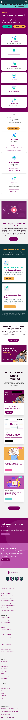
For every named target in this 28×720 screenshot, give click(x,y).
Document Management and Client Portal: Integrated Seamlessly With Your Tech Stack (13, 436)
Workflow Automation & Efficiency (8, 595)
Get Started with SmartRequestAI (14, 148)
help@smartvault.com (15, 117)
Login (2, 698)
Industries (3, 627)
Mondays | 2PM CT (14, 168)
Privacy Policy (4, 708)
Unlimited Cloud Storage (6, 603)
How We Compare (5, 632)
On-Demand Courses (5, 646)
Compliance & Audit (5, 624)
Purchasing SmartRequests (14, 150)
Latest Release (14, 139)
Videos (2, 673)
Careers (2, 690)
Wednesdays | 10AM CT (14, 170)
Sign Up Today (9, 306)
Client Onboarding (5, 620)
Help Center (7, 26)
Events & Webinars (5, 668)
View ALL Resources (14, 508)
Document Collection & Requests (8, 605)
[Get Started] (14, 210)
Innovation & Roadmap (6, 637)
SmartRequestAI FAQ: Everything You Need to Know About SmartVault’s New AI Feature (13, 493)
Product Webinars (14, 162)
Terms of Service (11, 708)
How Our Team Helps (5, 654)
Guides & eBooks (4, 666)
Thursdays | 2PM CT (14, 191)
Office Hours (14, 182)
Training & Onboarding (6, 644)
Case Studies (4, 664)
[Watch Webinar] (14, 353)
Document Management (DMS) (8, 588)
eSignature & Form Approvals (7, 598)
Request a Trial (5, 559)
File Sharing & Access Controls (7, 600)
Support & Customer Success (7, 651)
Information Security (5, 714)
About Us (3, 686)
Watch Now (9, 412)
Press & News (4, 671)
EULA (18, 708)
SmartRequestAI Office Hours (12, 296)
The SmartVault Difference (6, 629)
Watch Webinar (13, 340)
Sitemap (16, 711)
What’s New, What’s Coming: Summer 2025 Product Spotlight (13, 407)
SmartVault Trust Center (6, 688)
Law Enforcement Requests (7, 711)
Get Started (21, 6)
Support (2, 693)
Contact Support (19, 26)
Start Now (8, 278)
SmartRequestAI (4, 607)
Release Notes (14, 145)
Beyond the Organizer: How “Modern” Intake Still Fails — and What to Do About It (13, 464)
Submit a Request (13, 128)
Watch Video (9, 441)
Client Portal (3, 591)
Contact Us (3, 695)
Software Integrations (5, 617)
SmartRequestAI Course (12, 270)
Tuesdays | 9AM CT (14, 189)
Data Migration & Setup (6, 649)
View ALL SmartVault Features (7, 610)
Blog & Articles (4, 661)
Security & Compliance (6, 593)
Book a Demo (5, 534)
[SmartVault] (5, 2)
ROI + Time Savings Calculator (7, 676)
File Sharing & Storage (5, 622)
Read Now (9, 470)
